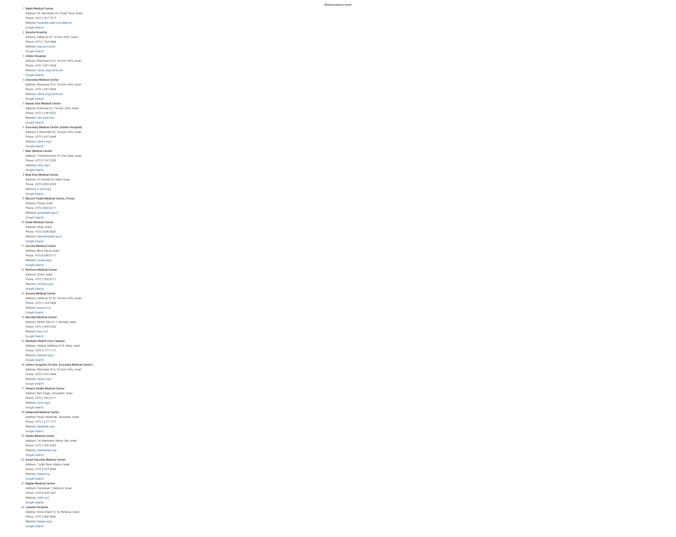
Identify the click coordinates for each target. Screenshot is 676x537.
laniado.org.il (44, 521)
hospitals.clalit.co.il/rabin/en (54, 22)
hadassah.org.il (46, 426)
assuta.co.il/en (46, 46)
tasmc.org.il (44, 141)
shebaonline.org (46, 450)
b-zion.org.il (44, 189)
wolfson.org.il (45, 284)
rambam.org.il (45, 355)
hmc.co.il (42, 331)
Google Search (35, 27)
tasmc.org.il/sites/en (50, 70)
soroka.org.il (44, 260)
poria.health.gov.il (47, 212)
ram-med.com (45, 117)
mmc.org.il (43, 165)
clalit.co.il (43, 497)
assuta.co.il (44, 307)
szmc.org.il (43, 402)
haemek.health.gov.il (49, 236)
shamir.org (43, 474)
